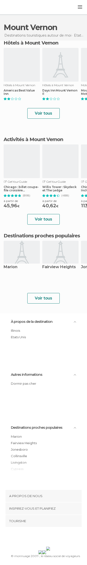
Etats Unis (18, 337)
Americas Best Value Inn (19, 92)
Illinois (15, 330)
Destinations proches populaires (42, 235)
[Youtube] (54, 537)
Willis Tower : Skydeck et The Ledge (59, 188)
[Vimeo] (48, 537)
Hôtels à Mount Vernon (31, 43)
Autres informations (26, 374)
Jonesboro (19, 449)
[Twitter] (42, 537)
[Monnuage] (17, 7)
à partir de (11, 201)
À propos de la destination (31, 321)
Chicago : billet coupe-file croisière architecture (21, 188)
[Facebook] (36, 537)
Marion (10, 267)
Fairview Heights (59, 267)
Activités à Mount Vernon (33, 139)
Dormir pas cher (23, 383)
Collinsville (19, 456)
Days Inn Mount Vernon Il (59, 92)
